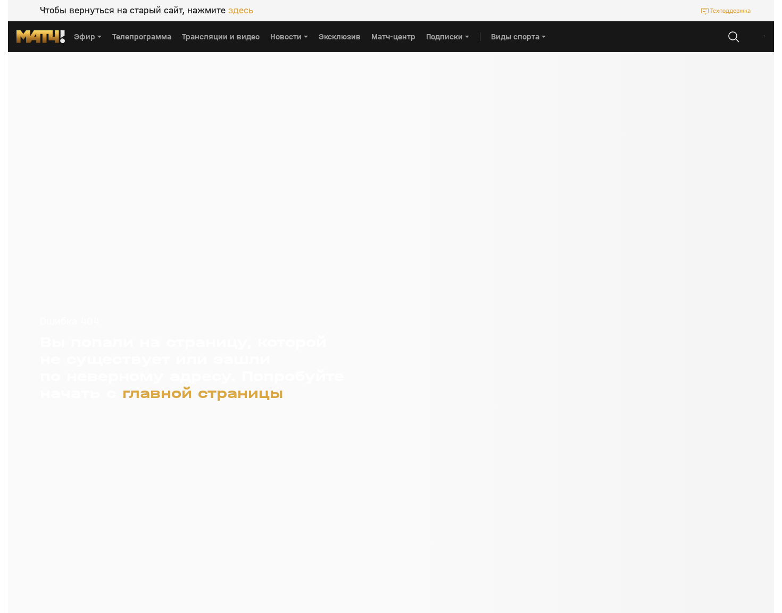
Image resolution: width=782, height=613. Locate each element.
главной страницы (202, 393)
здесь (240, 10)
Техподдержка (730, 10)
